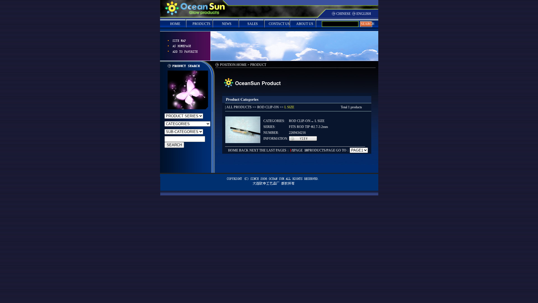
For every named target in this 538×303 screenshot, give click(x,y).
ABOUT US (304, 24)
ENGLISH (363, 14)
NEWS (226, 24)
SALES (252, 24)
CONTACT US (279, 24)
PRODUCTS (201, 24)
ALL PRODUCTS (239, 107)
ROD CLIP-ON (268, 107)
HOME (175, 24)
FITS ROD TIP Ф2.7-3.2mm (308, 127)
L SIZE (289, 107)
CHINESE (343, 14)
